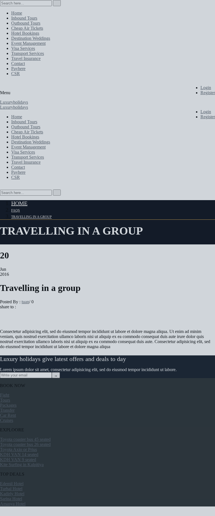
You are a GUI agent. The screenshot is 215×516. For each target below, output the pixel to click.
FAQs (15, 210)
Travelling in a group (31, 217)
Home (19, 203)
